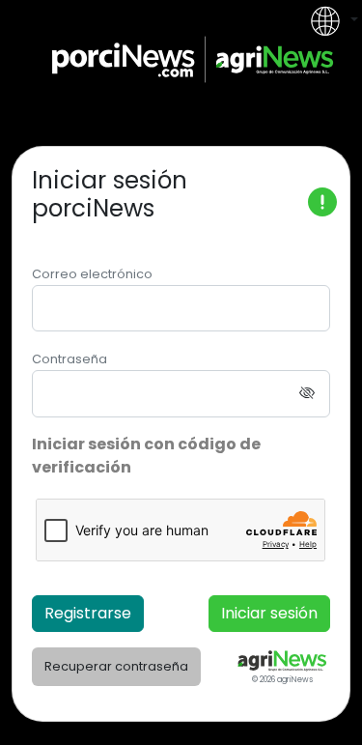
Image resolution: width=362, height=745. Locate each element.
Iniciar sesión (269, 613)
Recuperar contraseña (116, 666)
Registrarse (87, 613)
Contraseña (69, 359)
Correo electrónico (92, 274)
